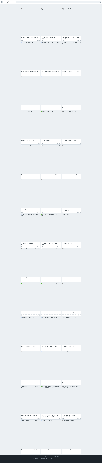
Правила (51, 456)
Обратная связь (45, 456)
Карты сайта (56, 456)
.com (9, 1)
